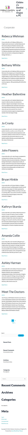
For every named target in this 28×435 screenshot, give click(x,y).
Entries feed (4, 419)
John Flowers (10, 150)
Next (14, 322)
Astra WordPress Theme (17, 430)
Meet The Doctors (13, 291)
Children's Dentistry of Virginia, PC (19, 9)
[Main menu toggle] (26, 8)
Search (2, 333)
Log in (2, 417)
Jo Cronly (8, 123)
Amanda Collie (11, 235)
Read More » (5, 58)
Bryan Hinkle (10, 179)
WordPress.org (4, 423)
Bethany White (11, 65)
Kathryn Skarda (11, 206)
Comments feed (4, 421)
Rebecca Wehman (13, 36)
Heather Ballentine (13, 94)
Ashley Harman (11, 263)
